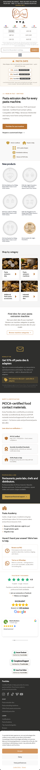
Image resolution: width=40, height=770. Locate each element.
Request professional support (15, 497)
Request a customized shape (12, 133)
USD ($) (28, 31)
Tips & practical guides (9, 725)
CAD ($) (11, 39)
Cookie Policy (17, 767)
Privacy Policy (22, 385)
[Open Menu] (20, 55)
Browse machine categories (19, 332)
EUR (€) (11, 31)
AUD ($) (28, 39)
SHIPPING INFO (20, 5)
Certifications (6, 719)
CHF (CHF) (28, 35)
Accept (20, 751)
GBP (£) (11, 35)
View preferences (20, 763)
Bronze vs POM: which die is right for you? (17, 526)
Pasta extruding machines (10, 705)
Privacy (24, 767)
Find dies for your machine (15, 126)
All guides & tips (9, 532)
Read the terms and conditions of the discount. (23, 387)
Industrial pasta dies (8, 711)
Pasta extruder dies (8, 702)
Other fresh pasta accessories (11, 708)
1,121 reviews (24, 608)
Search (34, 50)
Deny (20, 757)
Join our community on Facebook (21, 593)
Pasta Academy (7, 722)
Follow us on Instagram (21, 596)
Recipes (4, 728)
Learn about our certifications (11, 428)
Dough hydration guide (11, 529)
